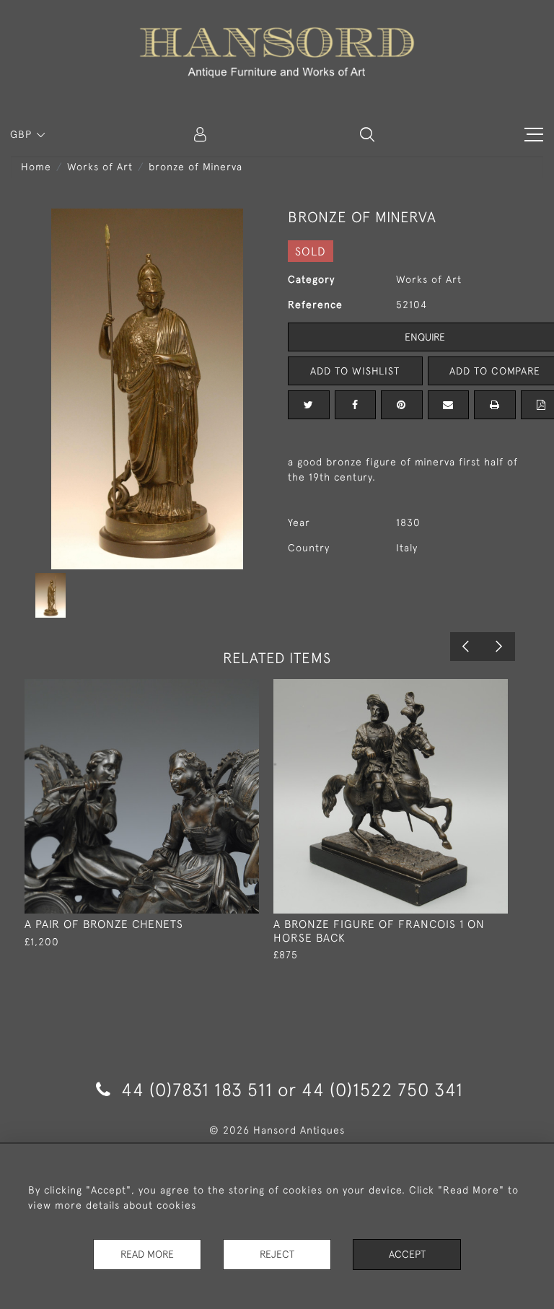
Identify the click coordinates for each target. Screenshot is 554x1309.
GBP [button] (22, 134)
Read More (147, 1254)
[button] (367, 134)
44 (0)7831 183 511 (197, 1089)
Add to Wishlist (355, 371)
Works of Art (100, 166)
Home (36, 166)
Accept (407, 1254)
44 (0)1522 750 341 (382, 1089)
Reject (277, 1254)
